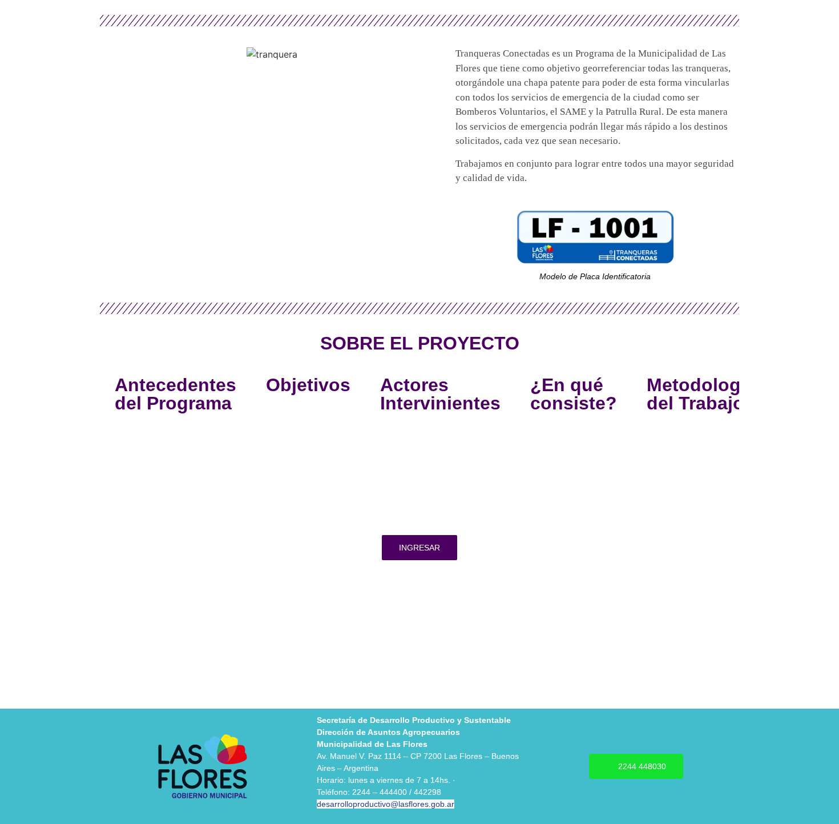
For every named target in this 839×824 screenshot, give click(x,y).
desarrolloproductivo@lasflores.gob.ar (385, 804)
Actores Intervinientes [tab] (440, 394)
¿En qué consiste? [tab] (573, 394)
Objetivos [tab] (308, 385)
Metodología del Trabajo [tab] (701, 394)
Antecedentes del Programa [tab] (175, 394)
